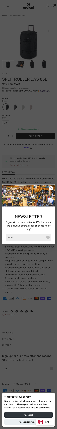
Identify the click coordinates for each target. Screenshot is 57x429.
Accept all (28, 414)
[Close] (51, 188)
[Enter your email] (48, 237)
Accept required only (28, 421)
